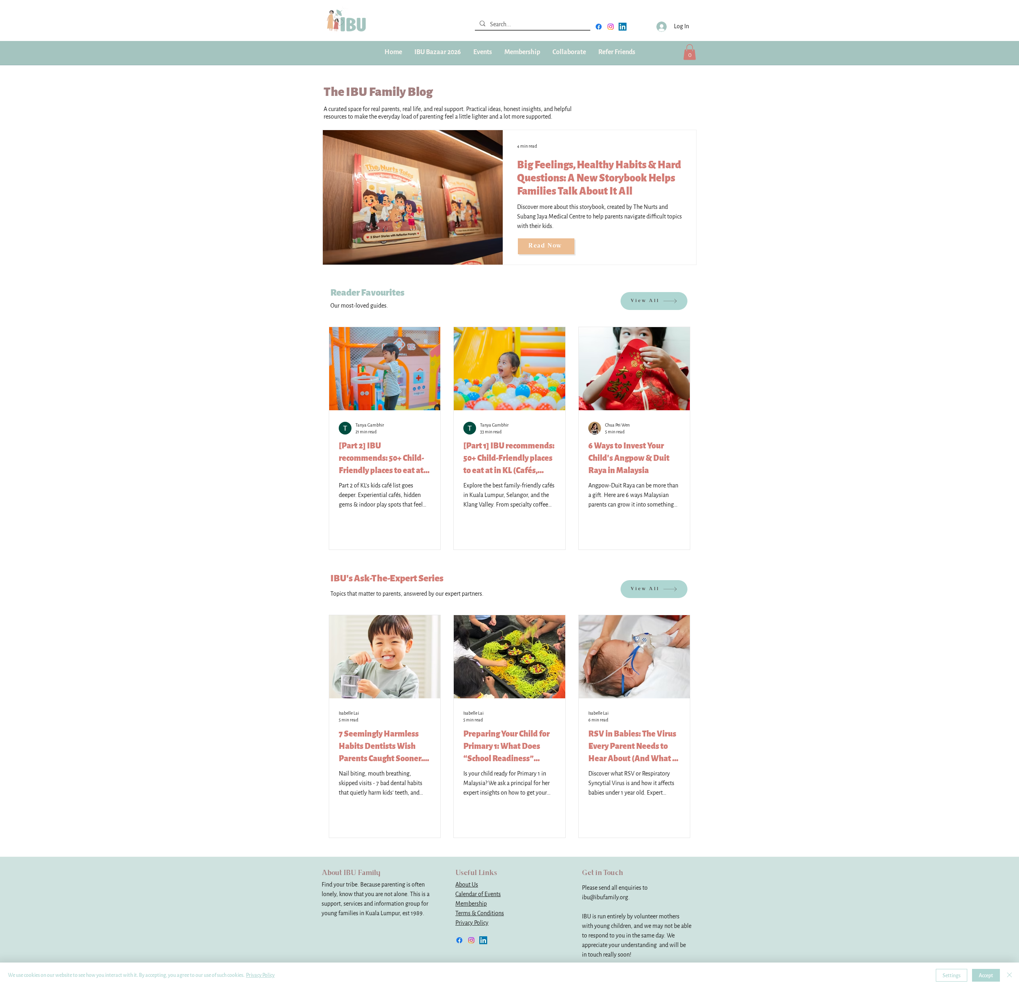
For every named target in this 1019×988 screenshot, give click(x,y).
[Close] (1009, 975)
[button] (522, 52)
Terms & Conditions (479, 913)
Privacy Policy (471, 923)
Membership (471, 904)
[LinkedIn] (623, 27)
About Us (466, 885)
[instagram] (611, 27)
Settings (951, 975)
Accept (986, 975)
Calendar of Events (478, 894)
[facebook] (599, 27)
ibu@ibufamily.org (605, 897)
